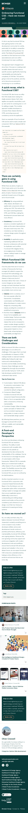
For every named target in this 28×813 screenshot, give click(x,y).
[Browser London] (6, 3)
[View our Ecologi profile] (6, 800)
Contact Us (15, 809)
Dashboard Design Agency (10, 775)
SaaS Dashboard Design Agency (12, 780)
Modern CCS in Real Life (9, 190)
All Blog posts (9, 8)
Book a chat (8, 586)
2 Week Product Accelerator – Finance (14, 789)
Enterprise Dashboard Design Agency (13, 782)
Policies (22, 809)
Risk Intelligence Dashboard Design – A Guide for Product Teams (13, 658)
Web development (20, 751)
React (3, 486)
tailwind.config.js (9, 387)
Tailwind (6, 294)
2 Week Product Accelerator (10, 787)
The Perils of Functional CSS (14, 53)
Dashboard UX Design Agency (11, 770)
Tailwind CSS (19, 124)
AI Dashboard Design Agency (11, 777)
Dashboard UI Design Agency (11, 773)
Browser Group (6, 809)
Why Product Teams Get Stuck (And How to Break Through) (13, 628)
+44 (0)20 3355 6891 (8, 761)
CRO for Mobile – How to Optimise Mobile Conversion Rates (12, 687)
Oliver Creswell (8, 23)
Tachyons (17, 312)
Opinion (12, 751)
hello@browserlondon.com (10, 759)
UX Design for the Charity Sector (12, 784)
